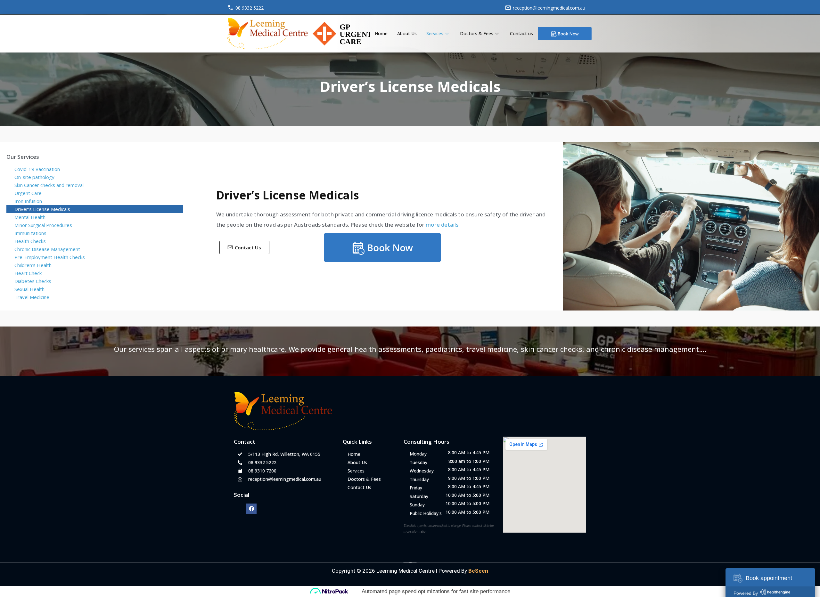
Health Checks (30, 241)
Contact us (521, 33)
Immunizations (30, 233)
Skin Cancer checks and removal (49, 185)
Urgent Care (28, 193)
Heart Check (28, 273)
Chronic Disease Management (47, 249)
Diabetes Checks (32, 281)
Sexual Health (29, 289)
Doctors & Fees (476, 33)
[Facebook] (251, 509)
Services (434, 33)
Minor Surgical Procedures (43, 225)
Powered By (463, 571)
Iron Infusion (28, 201)
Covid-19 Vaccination (37, 169)
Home (381, 33)
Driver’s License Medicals (42, 209)
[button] (244, 247)
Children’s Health (33, 265)
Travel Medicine (31, 297)
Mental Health (29, 217)
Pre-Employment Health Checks (49, 257)
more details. (443, 224)
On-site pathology (34, 177)
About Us (407, 33)
